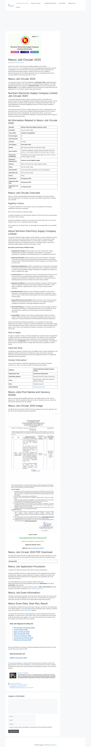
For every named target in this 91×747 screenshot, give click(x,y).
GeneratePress (52, 745)
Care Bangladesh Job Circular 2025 (18, 686)
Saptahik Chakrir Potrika (50, 3)
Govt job (12, 684)
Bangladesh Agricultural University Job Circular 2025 (21, 687)
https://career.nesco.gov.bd (36, 548)
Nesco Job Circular (18, 684)
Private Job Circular (35, 3)
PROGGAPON (27, 610)
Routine (18, 7)
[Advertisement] (33, 21)
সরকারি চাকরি (25, 684)
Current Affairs (62, 3)
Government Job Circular (22, 3)
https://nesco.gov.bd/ (14, 68)
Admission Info (71, 3)
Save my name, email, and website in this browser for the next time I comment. (31, 727)
